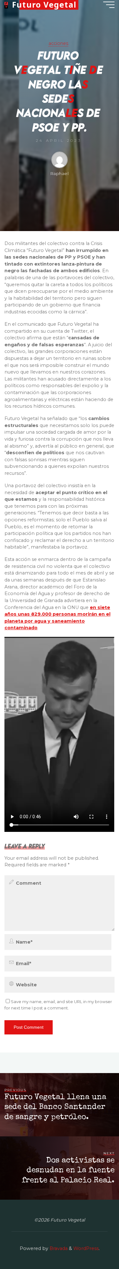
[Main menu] (109, 5)
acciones (58, 43)
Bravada (58, 1248)
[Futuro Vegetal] (6, 5)
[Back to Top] (94, 1244)
